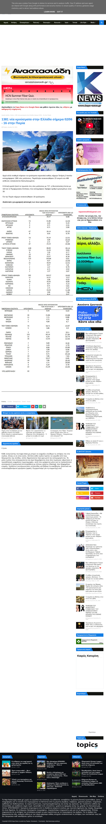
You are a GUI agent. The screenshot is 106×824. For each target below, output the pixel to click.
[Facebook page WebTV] (96, 502)
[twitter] (96, 488)
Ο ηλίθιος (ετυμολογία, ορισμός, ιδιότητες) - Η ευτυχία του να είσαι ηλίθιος (94, 391)
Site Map (93, 796)
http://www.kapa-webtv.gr (53, 821)
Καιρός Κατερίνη (87, 655)
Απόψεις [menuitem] (14, 22)
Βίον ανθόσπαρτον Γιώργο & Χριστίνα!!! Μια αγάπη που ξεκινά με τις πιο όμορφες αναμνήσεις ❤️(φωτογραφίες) (94, 337)
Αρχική (74, 796)
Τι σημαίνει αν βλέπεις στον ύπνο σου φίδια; (94, 399)
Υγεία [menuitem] (66, 22)
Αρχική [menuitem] (6, 22)
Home (12, 115)
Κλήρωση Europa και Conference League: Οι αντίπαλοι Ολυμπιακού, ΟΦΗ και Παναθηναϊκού (92, 782)
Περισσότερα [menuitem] (8, 27)
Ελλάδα (10, 401)
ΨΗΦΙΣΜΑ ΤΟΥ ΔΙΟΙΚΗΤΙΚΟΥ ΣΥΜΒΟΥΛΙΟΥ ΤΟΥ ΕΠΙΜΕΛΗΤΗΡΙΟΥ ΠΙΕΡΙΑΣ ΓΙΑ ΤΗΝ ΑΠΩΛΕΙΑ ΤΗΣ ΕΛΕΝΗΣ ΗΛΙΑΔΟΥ (93, 429)
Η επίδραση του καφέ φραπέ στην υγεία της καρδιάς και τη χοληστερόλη (22, 763)
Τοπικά (24, 401)
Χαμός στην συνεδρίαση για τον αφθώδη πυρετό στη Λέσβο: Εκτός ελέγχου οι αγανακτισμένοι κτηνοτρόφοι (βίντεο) (12, 433)
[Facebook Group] (82, 502)
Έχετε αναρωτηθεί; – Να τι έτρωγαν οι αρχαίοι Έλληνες (22, 771)
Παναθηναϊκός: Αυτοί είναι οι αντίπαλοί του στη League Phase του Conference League (92, 772)
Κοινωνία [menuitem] (57, 22)
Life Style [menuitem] (83, 22)
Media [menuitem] (93, 22)
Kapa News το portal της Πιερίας (21, 821)
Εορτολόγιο (92, 732)
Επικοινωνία (83, 796)
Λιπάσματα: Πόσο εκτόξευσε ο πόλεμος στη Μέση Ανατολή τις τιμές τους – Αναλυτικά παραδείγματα (58, 785)
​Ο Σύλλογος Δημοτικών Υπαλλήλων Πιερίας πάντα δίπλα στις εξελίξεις (94, 347)
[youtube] (96, 497)
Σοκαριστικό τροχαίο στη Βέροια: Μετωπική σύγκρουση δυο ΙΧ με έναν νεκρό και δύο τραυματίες (94, 357)
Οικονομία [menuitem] (46, 22)
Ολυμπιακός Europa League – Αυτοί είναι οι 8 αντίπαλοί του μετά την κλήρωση (92, 763)
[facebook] (82, 488)
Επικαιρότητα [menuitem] (24, 22)
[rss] (82, 493)
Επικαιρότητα (17, 401)
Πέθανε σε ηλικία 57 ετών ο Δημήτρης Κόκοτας (94, 442)
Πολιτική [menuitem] (36, 22)
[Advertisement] (53, 45)
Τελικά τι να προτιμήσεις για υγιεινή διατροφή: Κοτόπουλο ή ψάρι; (22, 781)
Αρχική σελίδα (5, 115)
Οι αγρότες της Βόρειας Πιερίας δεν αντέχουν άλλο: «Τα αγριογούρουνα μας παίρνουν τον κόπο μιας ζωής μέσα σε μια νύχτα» (94, 587)
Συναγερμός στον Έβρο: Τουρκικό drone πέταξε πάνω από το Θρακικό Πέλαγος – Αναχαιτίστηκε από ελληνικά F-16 (62, 433)
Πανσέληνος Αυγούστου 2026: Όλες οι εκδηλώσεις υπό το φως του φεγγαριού (94, 367)
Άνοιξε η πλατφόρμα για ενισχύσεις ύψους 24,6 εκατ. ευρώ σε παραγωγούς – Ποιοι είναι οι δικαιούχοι (57, 774)
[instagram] (82, 497)
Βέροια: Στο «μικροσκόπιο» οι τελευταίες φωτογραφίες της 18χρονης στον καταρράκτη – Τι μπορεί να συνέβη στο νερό (36, 433)
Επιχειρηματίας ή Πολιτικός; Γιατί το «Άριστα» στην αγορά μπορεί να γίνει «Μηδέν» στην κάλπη (93, 379)
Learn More (49, 12)
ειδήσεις (66, 107)
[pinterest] (96, 493)
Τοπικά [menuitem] (75, 22)
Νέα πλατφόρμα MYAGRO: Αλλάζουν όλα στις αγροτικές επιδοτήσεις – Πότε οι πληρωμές (57, 764)
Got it (60, 12)
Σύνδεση (101, 796)
